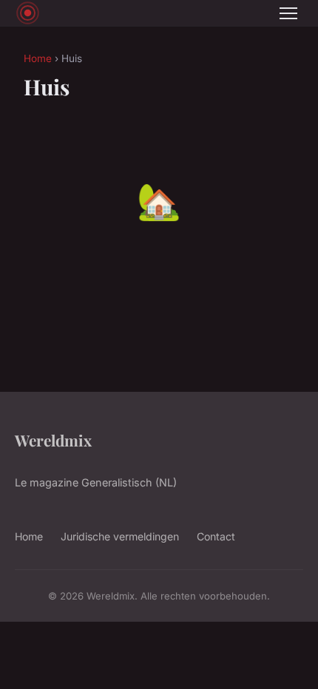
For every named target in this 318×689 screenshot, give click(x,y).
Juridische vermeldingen (120, 536)
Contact (216, 536)
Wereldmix (53, 440)
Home (38, 58)
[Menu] (288, 13)
